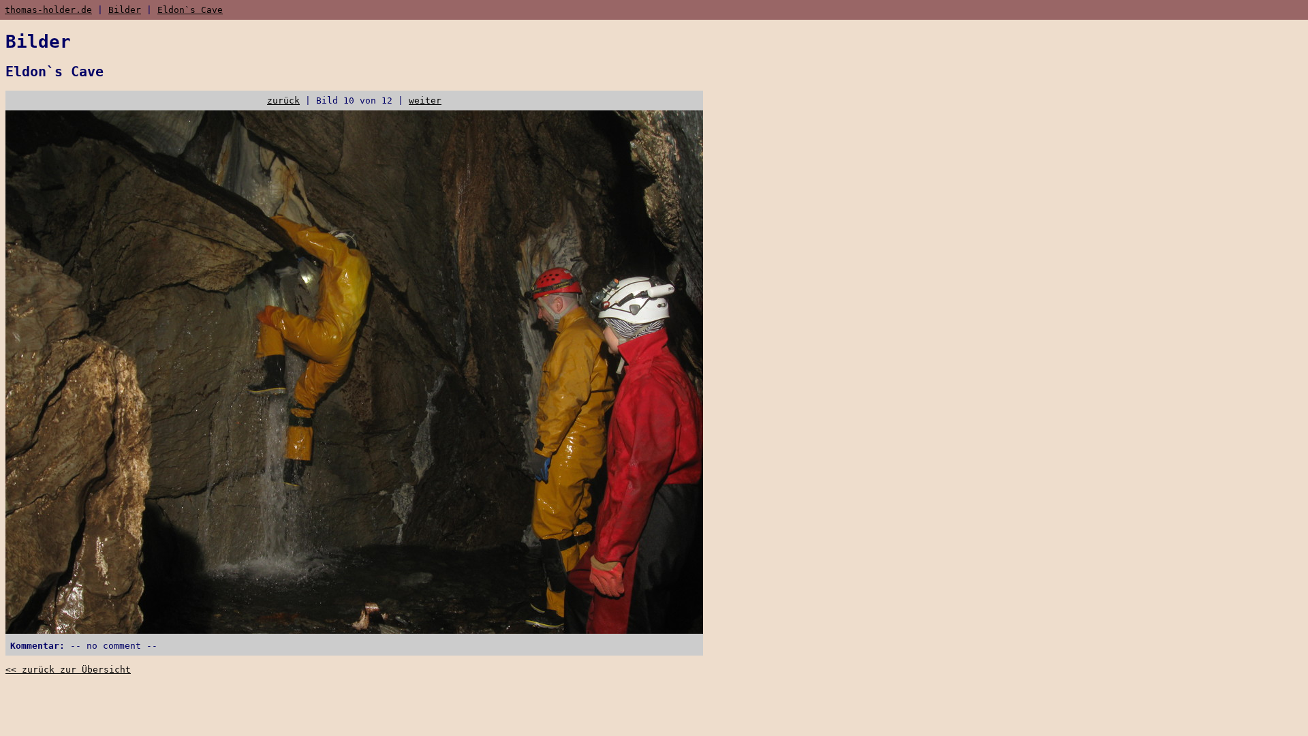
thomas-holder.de (48, 10)
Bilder (124, 10)
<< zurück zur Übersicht (68, 669)
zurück (283, 100)
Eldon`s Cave (190, 10)
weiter (425, 100)
